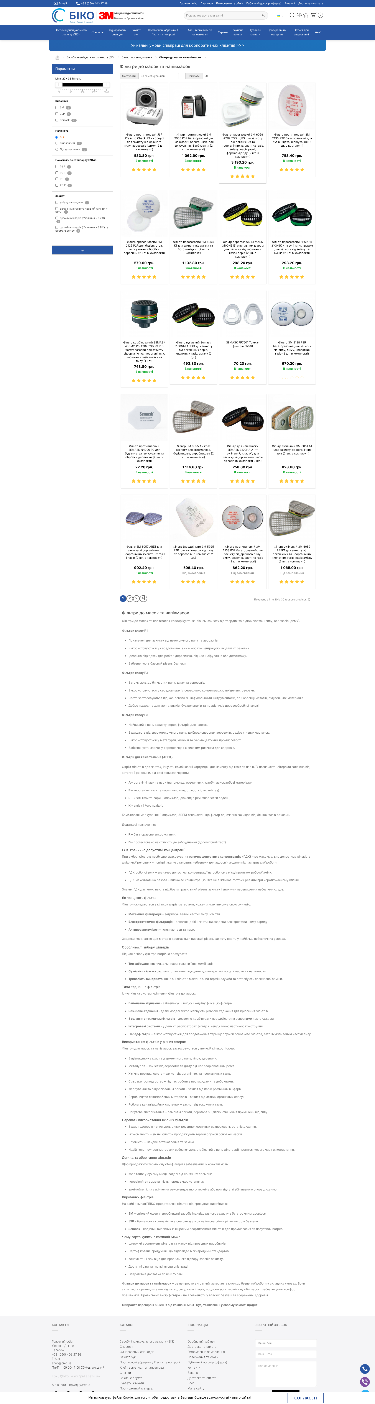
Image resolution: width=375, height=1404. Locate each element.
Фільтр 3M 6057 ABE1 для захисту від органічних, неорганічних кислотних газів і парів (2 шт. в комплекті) (144, 552)
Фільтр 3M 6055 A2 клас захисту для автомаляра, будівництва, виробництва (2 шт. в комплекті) (193, 451)
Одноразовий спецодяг (117, 32)
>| (143, 598)
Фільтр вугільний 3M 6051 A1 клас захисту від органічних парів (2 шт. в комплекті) (292, 449)
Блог (191, 1383)
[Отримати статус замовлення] (292, 15)
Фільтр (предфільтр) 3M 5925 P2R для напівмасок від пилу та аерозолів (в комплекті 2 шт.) (193, 552)
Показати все (66, 237)
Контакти (194, 1367)
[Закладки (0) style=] (305, 15)
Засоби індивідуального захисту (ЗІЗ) (71, 32)
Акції (318, 32)
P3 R (64, 185)
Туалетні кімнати (255, 32)
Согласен (305, 1398)
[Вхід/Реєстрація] (320, 16)
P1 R (64, 166)
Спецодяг (98, 32)
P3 (63, 179)
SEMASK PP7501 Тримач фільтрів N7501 (242, 344)
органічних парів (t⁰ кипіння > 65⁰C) (81, 219)
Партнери (207, 3)
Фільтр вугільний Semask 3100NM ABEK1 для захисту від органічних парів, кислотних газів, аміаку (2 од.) (193, 350)
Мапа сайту (196, 1388)
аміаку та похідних (73, 202)
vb (361, 1379)
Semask (67, 120)
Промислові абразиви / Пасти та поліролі (163, 32)
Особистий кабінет (201, 1341)
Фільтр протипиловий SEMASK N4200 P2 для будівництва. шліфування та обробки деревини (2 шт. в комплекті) (144, 453)
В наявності (69, 143)
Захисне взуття (237, 32)
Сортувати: (129, 76)
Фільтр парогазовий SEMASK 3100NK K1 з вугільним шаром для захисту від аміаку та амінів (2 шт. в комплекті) (292, 247)
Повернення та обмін (229, 3)
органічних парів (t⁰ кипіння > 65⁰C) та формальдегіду (81, 229)
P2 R (64, 172)
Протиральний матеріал (277, 32)
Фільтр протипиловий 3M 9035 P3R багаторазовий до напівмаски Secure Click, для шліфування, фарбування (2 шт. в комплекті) (194, 142)
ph (361, 1366)
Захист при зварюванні (301, 32)
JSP (64, 113)
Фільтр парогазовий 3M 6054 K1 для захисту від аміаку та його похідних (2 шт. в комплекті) (193, 247)
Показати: (194, 76)
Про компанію (188, 3)
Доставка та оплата (310, 3)
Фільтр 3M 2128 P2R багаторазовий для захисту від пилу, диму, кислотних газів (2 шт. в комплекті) (292, 348)
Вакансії (290, 3)
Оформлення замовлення (206, 1352)
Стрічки (223, 32)
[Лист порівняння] (299, 15)
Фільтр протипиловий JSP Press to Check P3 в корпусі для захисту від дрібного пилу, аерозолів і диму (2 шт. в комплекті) (144, 142)
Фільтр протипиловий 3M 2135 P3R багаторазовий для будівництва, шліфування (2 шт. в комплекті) (292, 140)
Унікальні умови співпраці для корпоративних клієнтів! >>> (187, 45)
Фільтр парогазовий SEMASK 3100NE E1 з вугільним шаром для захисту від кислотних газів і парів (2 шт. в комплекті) (243, 249)
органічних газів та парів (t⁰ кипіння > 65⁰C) (81, 210)
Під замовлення (72, 149)
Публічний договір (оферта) (263, 3)
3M (64, 107)
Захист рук (136, 32)
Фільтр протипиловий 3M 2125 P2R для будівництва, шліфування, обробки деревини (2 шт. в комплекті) (144, 247)
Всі (61, 137)
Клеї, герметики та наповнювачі (200, 32)
